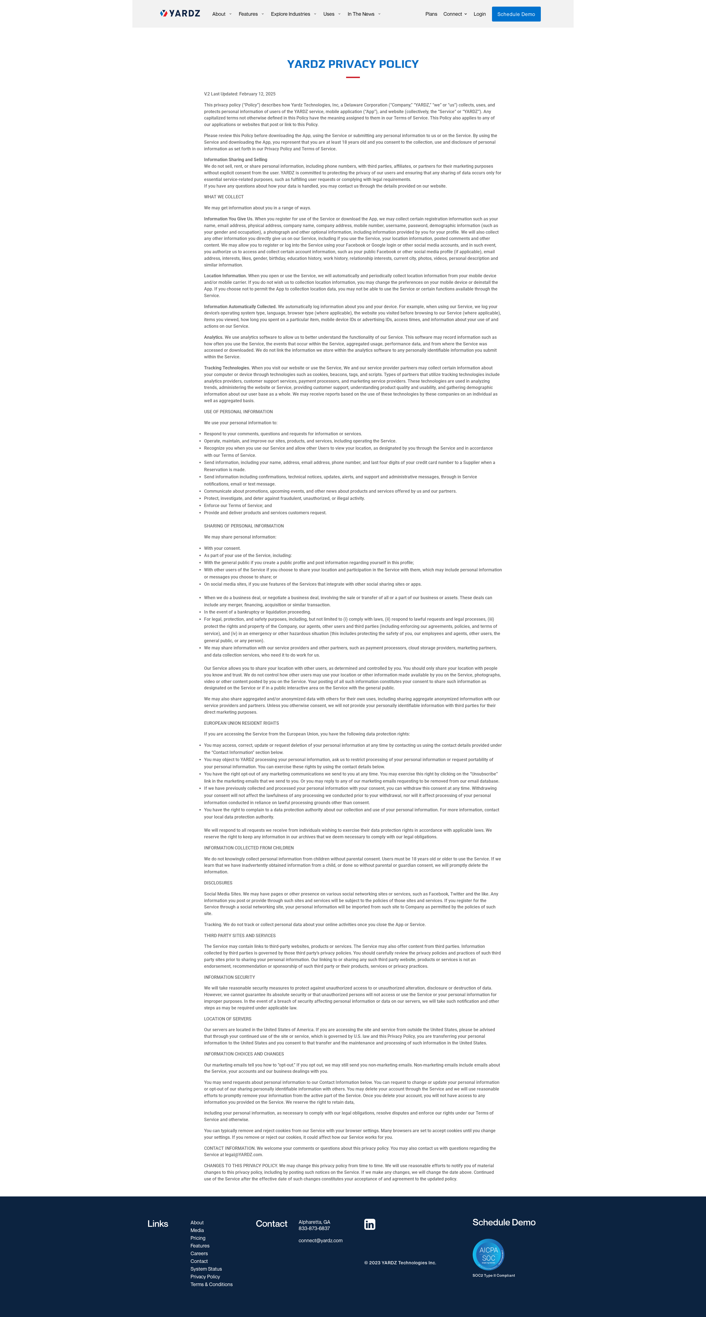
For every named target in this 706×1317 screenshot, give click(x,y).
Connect (452, 14)
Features (200, 1246)
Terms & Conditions (212, 1284)
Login (480, 14)
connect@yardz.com (321, 1240)
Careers (199, 1253)
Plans (431, 14)
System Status (206, 1269)
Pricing (198, 1238)
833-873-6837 (314, 1228)
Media (197, 1230)
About (197, 1222)
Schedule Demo (516, 14)
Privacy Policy (205, 1276)
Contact (199, 1261)
